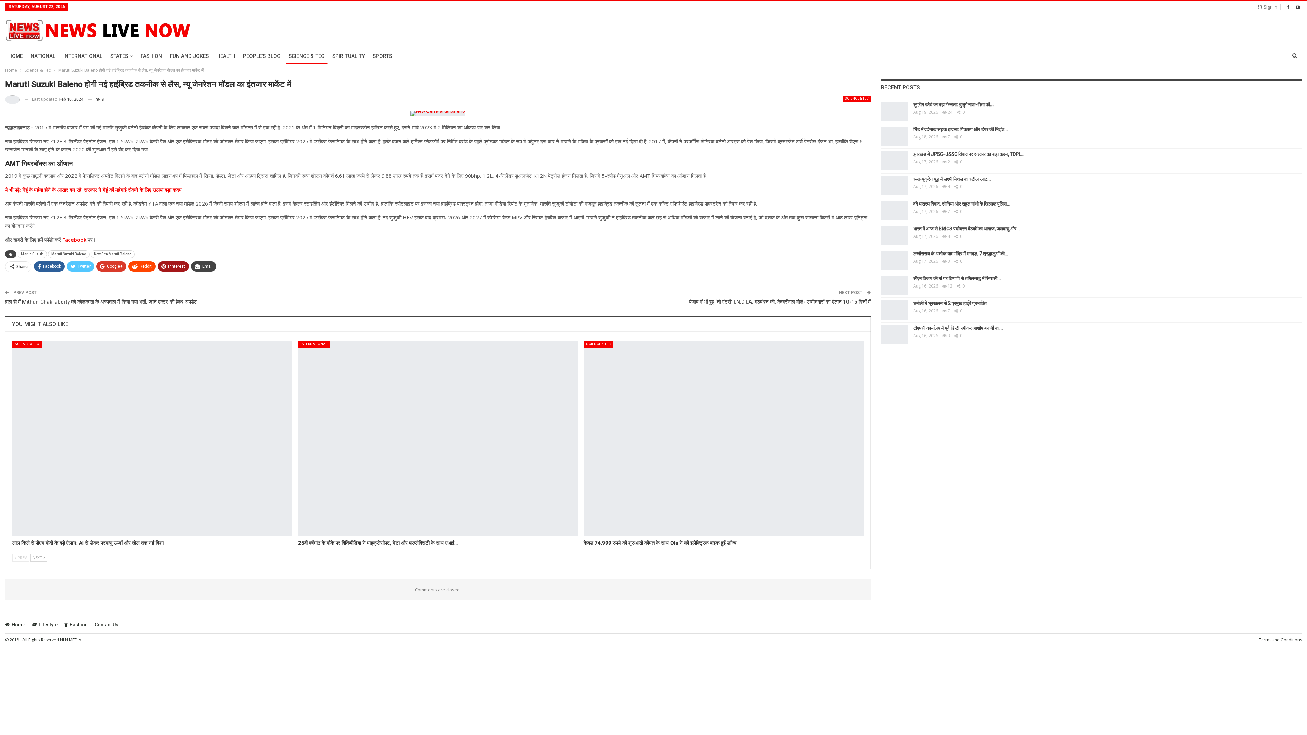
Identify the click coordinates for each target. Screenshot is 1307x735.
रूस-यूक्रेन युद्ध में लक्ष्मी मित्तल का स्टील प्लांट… (952, 179)
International (82, 56)
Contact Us (106, 624)
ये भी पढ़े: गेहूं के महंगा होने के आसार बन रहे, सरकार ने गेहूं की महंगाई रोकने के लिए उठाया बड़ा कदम (93, 189)
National (43, 56)
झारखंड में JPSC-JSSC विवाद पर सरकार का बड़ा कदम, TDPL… (968, 154)
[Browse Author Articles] (12, 99)
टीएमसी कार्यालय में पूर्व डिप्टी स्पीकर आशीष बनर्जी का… (958, 328)
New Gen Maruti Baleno (112, 254)
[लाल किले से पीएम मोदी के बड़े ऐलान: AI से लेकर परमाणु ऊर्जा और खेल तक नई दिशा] (152, 438)
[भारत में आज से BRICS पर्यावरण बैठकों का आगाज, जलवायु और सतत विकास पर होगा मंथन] (894, 235)
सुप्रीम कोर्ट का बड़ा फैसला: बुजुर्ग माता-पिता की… (953, 104)
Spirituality (348, 56)
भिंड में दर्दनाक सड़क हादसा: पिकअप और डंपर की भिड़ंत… (960, 129)
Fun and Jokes (189, 56)
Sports (382, 56)
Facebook (73, 239)
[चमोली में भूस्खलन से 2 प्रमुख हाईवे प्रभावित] (894, 310)
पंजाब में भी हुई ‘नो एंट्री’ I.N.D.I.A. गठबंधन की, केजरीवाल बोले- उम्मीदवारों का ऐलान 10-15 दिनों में (780, 302)
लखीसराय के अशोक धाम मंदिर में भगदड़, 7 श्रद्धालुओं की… (960, 253)
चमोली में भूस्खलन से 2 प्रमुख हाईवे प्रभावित (950, 303)
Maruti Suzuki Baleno (68, 254)
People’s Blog (262, 56)
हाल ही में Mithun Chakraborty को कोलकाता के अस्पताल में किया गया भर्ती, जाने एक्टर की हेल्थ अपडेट (101, 302)
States (119, 56)
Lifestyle (48, 624)
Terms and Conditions (1280, 640)
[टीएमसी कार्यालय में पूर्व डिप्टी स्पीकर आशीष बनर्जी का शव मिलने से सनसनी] (894, 334)
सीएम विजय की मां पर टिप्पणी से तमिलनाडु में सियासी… (957, 278)
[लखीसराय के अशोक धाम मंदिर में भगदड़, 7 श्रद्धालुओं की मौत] (894, 260)
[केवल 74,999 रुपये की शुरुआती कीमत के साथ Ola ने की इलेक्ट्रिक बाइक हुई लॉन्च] (724, 438)
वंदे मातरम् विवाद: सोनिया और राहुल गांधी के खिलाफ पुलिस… (961, 204)
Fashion (151, 56)
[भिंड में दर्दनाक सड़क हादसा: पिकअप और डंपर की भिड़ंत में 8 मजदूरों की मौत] (894, 136)
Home (15, 56)
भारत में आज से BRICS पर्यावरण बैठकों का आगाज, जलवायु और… (966, 228)
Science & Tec (306, 56)
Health (225, 56)
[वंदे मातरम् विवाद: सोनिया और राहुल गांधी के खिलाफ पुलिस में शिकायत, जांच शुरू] (894, 210)
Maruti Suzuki (32, 254)
